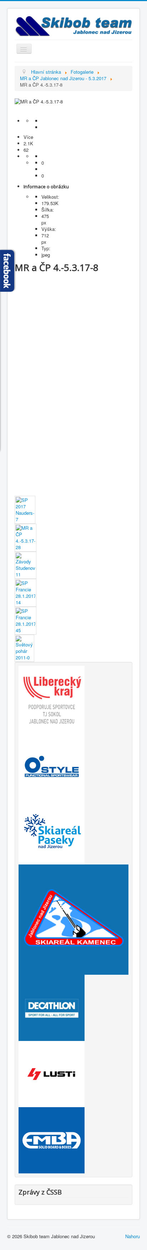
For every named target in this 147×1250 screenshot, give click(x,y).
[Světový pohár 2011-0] (24, 647)
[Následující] (73, 114)
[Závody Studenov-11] (25, 564)
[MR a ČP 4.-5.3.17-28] (25, 537)
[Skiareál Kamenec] (73, 919)
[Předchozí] (73, 108)
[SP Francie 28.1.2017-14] (25, 592)
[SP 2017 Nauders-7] (25, 509)
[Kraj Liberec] (52, 698)
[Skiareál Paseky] (52, 830)
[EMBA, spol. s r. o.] (52, 1139)
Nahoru (132, 1236)
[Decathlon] (52, 1007)
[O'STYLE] (52, 764)
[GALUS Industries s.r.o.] (52, 1073)
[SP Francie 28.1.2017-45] (25, 620)
